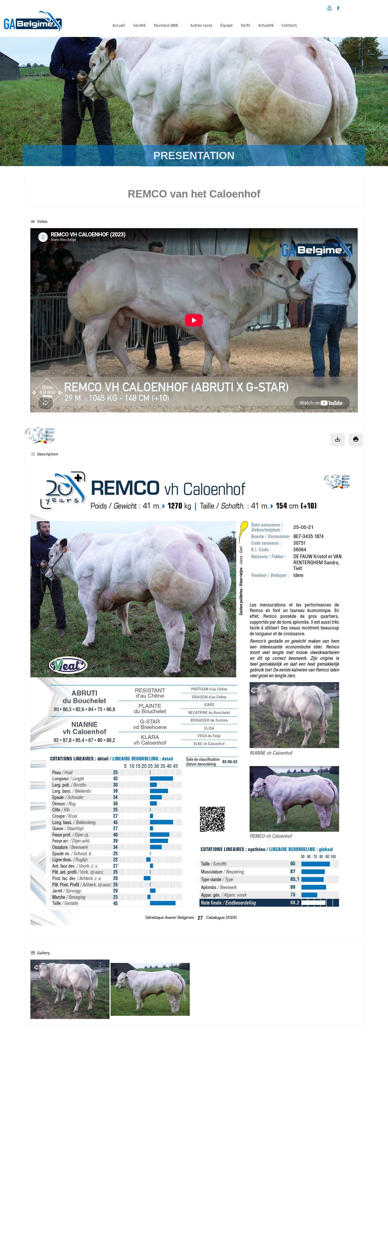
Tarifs (245, 25)
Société (139, 25)
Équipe (226, 25)
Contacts (289, 25)
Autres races (201, 25)
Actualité (266, 25)
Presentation (194, 155)
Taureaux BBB (166, 25)
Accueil (118, 25)
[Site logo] (33, 24)
